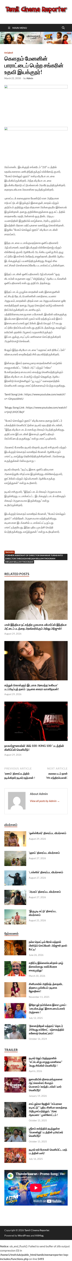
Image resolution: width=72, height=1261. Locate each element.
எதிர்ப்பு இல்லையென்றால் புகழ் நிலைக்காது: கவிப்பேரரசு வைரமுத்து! (46, 966)
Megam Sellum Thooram (19, 561)
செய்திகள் (8, 52)
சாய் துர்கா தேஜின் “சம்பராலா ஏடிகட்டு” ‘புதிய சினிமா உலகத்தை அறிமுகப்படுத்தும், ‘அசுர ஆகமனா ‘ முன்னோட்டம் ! (48, 1109)
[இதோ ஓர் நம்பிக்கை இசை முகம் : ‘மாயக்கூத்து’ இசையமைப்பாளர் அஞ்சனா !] (15, 1005)
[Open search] (63, 28)
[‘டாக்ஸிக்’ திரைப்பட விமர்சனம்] (15, 872)
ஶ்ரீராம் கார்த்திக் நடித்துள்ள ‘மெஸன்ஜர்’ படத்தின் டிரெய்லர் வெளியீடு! (46, 1132)
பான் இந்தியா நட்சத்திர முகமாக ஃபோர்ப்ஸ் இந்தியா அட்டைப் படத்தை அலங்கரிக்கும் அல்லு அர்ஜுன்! (35, 626)
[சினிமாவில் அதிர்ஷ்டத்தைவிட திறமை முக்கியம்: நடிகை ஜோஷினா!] (15, 984)
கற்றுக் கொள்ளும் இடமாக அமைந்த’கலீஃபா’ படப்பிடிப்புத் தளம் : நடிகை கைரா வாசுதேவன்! (31, 687)
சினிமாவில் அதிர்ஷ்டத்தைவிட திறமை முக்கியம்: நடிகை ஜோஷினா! (46, 987)
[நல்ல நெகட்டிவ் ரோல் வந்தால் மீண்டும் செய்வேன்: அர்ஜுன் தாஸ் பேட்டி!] (15, 942)
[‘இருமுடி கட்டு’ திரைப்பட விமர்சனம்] (15, 911)
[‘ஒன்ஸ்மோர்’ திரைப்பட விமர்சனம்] (15, 833)
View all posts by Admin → (45, 800)
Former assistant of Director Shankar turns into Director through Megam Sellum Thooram (34, 557)
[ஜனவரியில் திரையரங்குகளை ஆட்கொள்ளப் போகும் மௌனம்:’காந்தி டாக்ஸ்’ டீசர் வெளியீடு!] (15, 1079)
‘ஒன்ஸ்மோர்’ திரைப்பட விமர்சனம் (47, 833)
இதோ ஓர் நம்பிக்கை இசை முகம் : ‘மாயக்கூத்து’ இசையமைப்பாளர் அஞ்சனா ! (48, 1008)
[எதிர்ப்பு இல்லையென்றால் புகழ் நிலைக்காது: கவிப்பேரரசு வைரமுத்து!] (15, 963)
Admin (29, 78)
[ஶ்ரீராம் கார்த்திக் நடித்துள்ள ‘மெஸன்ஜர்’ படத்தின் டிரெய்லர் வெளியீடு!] (15, 1128)
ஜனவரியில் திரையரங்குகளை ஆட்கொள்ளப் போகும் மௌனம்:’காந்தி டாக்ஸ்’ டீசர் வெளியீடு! (46, 1084)
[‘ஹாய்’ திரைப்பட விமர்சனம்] (15, 853)
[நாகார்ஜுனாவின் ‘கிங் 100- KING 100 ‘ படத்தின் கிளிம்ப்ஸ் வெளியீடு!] (36, 722)
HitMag (39, 1235)
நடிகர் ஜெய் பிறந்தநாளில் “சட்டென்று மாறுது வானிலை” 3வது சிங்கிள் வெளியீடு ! (45, 1061)
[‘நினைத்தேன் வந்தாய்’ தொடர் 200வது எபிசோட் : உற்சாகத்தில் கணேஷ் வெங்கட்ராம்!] (15, 1026)
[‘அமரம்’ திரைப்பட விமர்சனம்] (15, 892)
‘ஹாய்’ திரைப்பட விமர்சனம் (44, 852)
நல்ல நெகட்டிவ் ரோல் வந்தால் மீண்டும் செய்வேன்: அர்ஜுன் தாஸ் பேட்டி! (48, 945)
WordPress (24, 1235)
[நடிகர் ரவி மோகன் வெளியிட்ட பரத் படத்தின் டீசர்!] (15, 1150)
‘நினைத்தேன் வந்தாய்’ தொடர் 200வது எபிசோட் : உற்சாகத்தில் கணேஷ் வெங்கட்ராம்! (46, 1029)
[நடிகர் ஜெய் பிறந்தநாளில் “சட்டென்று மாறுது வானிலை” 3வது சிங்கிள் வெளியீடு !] (15, 1058)
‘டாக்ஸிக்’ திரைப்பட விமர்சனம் (46, 872)
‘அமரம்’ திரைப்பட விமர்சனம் (45, 891)
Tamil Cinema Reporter (36, 1230)
